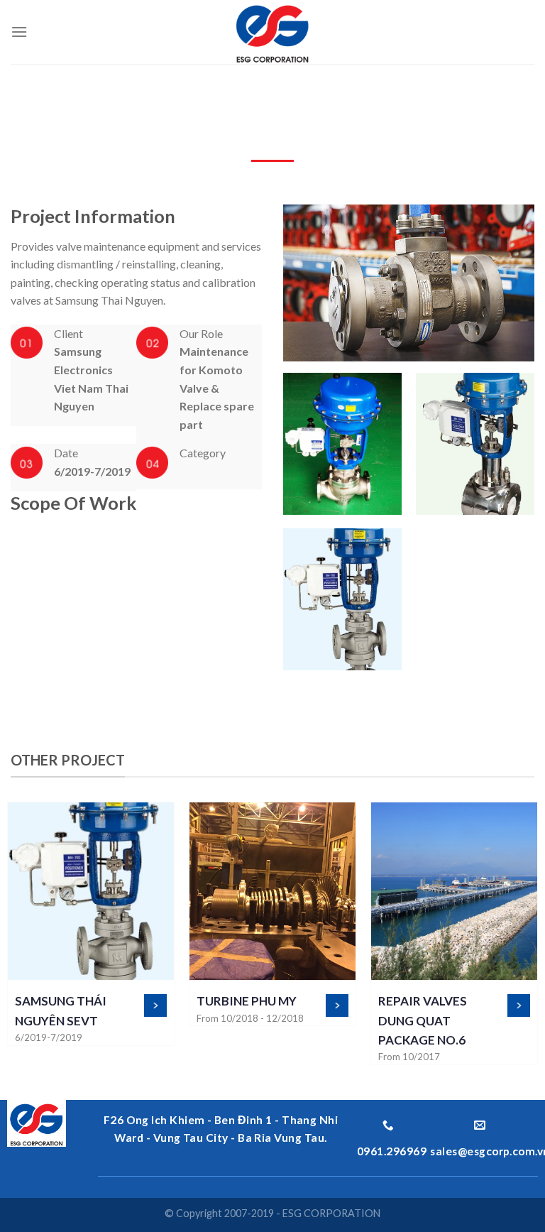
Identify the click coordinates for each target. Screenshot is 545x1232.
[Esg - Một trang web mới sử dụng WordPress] (273, 32)
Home (15, 94)
